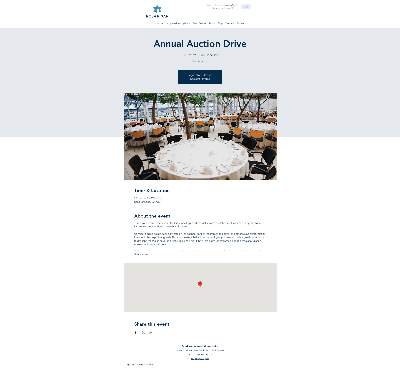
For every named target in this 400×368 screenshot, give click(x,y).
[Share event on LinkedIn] (151, 332)
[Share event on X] (143, 332)
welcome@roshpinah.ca (200, 354)
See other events (200, 78)
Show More (141, 254)
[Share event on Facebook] (135, 332)
